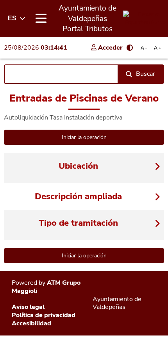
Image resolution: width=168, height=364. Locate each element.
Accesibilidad (31, 323)
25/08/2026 (35, 47)
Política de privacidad (43, 315)
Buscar (145, 74)
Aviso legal (28, 307)
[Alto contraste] (130, 48)
